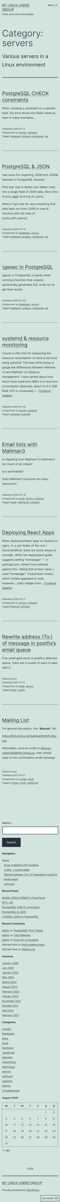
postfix (21, 690)
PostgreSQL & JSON (26, 166)
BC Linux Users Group (22, 1183)
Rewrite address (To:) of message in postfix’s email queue (29, 643)
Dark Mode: (48, 1198)
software (32, 132)
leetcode (7, 1057)
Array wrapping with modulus (21, 865)
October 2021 (10, 1005)
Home (5, 860)
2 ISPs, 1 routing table (16, 869)
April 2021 (8, 1010)
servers (23, 132)
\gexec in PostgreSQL (27, 267)
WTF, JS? (7, 902)
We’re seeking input (33, 944)
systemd (32, 410)
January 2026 (10, 963)
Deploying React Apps (28, 532)
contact (23, 779)
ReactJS (15, 606)
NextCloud (8, 1066)
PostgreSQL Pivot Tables (28, 930)
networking (9, 1062)
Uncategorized (11, 1090)
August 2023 (9, 986)
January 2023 (10, 996)
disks (5, 1038)
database (16, 136)
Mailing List (15, 720)
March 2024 (9, 982)
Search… (7, 822)
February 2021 (10, 1015)
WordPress (33, 1190)
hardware (7, 1047)
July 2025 (8, 967)
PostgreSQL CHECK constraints (21, 907)
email (21, 498)
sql (46, 136)
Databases (24, 233)
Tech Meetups (22, 935)
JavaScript (8, 1052)
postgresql (38, 136)
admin (5, 930)
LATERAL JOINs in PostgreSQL (20, 916)
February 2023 (10, 991)
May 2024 (8, 977)
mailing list (23, 502)
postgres (26, 136)
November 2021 (11, 1001)
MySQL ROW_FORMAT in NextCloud (23, 897)
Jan (7, 1150)
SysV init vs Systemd (26, 939)
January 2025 (10, 972)
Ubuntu (6, 1085)
